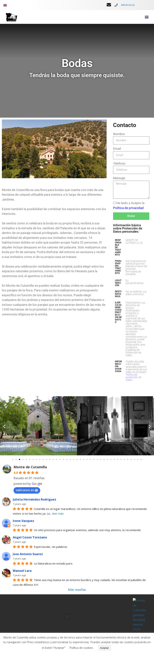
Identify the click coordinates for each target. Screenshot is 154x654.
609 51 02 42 (128, 5)
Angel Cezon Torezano (30, 537)
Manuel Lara (22, 571)
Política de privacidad (128, 208)
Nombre (119, 134)
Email (117, 148)
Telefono (119, 163)
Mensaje (119, 178)
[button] (146, 17)
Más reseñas (77, 590)
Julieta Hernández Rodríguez (34, 499)
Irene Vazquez (23, 521)
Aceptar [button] (104, 647)
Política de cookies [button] (81, 647)
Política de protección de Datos (133, 377)
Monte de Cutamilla (30, 467)
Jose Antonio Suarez (28, 554)
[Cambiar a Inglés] (5, 5)
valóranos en (25, 490)
